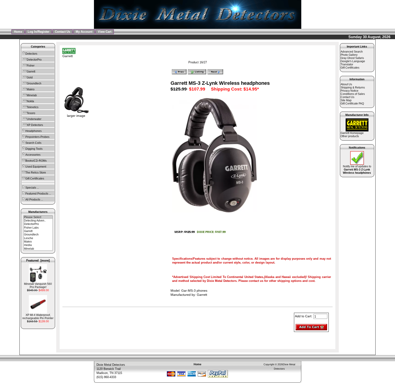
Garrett (67, 56)
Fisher (31, 65)
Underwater (34, 119)
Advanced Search (352, 51)
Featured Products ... (38, 193)
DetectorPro (34, 59)
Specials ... (32, 187)
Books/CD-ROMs (36, 160)
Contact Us (62, 31)
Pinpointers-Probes (37, 137)
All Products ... (34, 199)
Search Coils (33, 142)
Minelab (32, 95)
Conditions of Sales (353, 94)
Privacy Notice (349, 90)
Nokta (30, 101)
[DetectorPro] (38, 224)
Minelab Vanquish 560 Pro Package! (38, 285)
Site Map (346, 100)
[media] (38, 245)
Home (18, 31)
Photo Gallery (349, 54)
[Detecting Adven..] (38, 220)
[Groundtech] (38, 234)
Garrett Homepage (352, 133)
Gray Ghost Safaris (352, 58)
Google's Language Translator (353, 63)
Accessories (32, 154)
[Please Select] (38, 217)
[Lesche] (38, 238)
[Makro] (38, 241)
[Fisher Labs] (38, 228)
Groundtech (34, 83)
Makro (31, 89)
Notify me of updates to (357, 169)
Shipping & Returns (353, 87)
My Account (84, 31)
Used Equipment (35, 166)
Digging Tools (34, 148)
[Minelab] (38, 249)
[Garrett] (38, 231)
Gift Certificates (34, 178)
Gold (30, 77)
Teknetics (32, 107)
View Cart (104, 31)
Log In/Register (38, 31)
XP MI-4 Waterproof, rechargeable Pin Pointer (37, 316)
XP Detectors (35, 125)
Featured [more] (38, 260)
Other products (350, 136)
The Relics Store (35, 172)
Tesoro (31, 113)
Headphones (33, 131)
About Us (346, 84)
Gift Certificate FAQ (352, 103)
